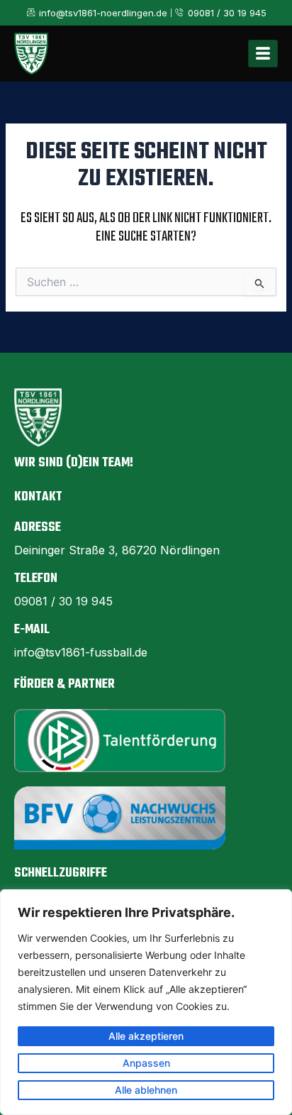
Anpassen (146, 1063)
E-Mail (32, 630)
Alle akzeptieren (146, 1036)
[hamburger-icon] (263, 54)
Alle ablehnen (146, 1090)
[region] (146, 1002)
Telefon (35, 579)
